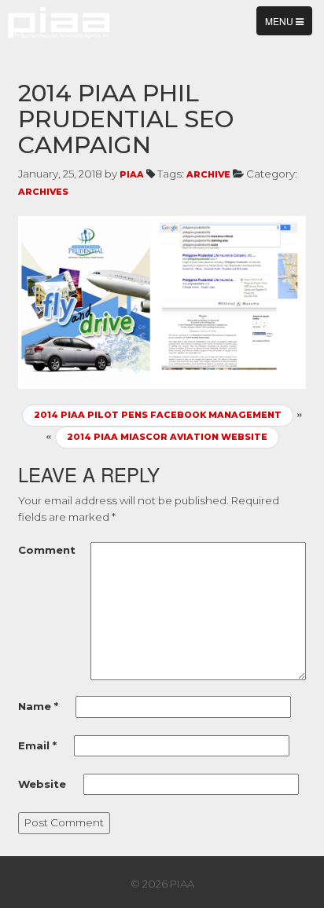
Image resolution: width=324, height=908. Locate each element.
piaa (132, 174)
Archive (208, 174)
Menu (288, 24)
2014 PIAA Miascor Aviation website (167, 436)
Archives (43, 191)
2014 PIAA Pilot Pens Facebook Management (158, 414)
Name (38, 706)
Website (42, 784)
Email (37, 745)
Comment (46, 550)
